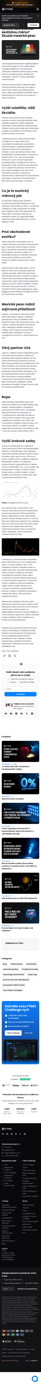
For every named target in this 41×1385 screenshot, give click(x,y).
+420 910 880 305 (11, 1156)
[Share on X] (14, 655)
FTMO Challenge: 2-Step (30, 1192)
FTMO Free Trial (28, 1170)
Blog (5, 964)
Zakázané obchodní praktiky (9, 1206)
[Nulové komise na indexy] (20, 786)
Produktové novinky (30, 969)
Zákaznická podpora (8, 1168)
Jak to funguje (10, 1172)
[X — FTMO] (20, 1134)
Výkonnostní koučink (7, 1214)
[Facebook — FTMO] (16, 1134)
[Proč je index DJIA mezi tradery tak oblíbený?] (20, 917)
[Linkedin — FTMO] (25, 1134)
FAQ (6, 1165)
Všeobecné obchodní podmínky (19, 1353)
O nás (24, 1211)
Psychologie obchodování (13, 974)
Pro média (8, 1180)
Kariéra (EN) (27, 1227)
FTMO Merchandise (9, 1184)
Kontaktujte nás (28, 1213)
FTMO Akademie (8, 1241)
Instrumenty (6, 764)
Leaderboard (7, 1218)
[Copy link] (4, 655)
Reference (26, 1224)
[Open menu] (37, 9)
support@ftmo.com (12, 1153)
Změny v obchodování (7, 1232)
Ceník (24, 1167)
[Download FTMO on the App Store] (7, 1341)
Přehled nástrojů (8, 1210)
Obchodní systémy (10, 969)
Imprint (4, 1353)
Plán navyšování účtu (28, 1174)
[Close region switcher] (38, 16)
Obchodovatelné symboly (8, 1227)
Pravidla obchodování (27, 1182)
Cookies (32, 1349)
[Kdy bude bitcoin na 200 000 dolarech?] (20, 886)
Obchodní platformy (6, 1237)
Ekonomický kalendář (6, 1222)
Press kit (25, 1208)
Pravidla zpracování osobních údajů (13, 1356)
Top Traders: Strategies (12, 990)
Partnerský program (8, 1176)
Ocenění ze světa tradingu (29, 1217)
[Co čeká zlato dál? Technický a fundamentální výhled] (20, 756)
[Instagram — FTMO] (11, 1134)
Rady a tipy (32, 974)
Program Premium (29, 1178)
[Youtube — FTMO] (7, 1134)
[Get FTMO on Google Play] (19, 1341)
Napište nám (9, 1150)
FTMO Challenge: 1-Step (30, 1187)
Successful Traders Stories (14, 985)
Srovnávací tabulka (30, 1196)
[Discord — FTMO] (3, 1134)
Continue (33, 25)
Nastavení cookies (21, 1349)
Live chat (7, 1147)
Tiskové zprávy (17, 964)
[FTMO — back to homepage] (7, 9)
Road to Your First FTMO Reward (16, 980)
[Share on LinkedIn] (9, 655)
